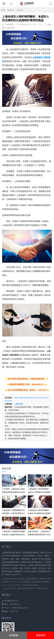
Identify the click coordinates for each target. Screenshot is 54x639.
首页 (3, 10)
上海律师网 (18, 404)
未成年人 (10, 10)
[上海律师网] (27, 5)
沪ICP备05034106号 (41, 588)
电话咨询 (40, 635)
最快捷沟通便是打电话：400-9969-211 (27, 384)
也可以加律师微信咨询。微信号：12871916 (27, 390)
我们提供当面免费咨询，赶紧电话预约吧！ (27, 378)
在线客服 (13, 635)
